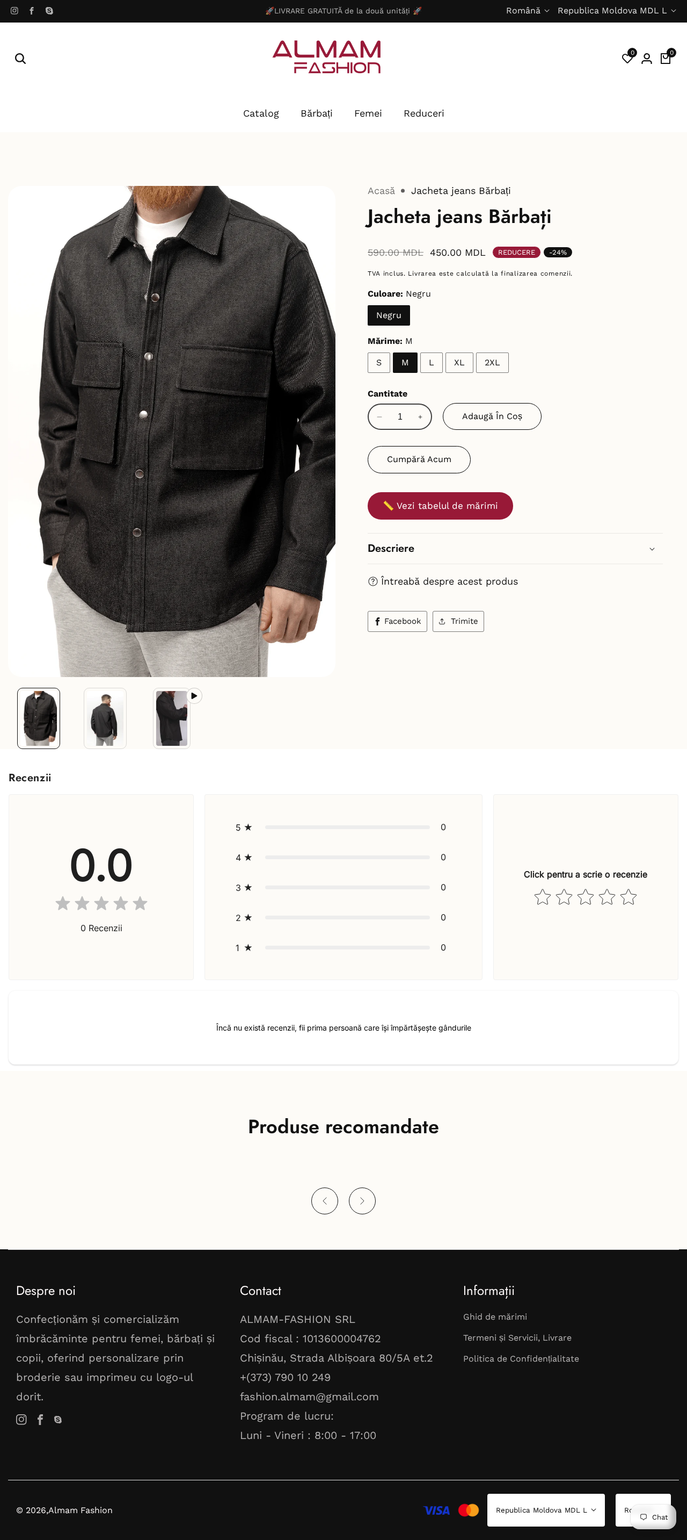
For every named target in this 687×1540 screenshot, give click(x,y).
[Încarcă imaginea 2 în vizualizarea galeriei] (105, 718)
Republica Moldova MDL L (614, 10)
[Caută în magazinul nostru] (20, 58)
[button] (343, 827)
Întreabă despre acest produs (449, 581)
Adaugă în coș (492, 416)
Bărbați (317, 113)
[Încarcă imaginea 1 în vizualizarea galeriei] (38, 718)
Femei (368, 113)
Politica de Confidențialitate (521, 1359)
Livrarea (422, 273)
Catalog (261, 113)
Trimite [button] (464, 621)
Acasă (381, 191)
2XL (492, 362)
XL (459, 362)
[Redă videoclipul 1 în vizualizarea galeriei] (171, 718)
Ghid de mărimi (495, 1317)
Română (524, 10)
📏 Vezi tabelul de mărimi (440, 505)
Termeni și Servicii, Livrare (517, 1338)
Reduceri (424, 113)
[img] (101, 905)
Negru (388, 315)
